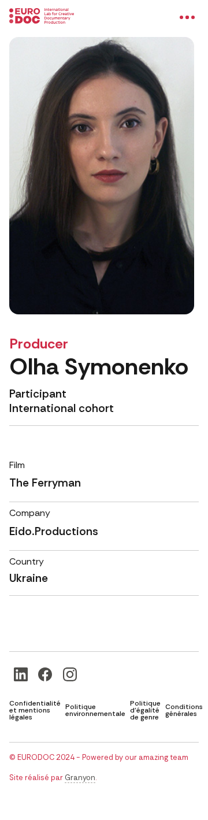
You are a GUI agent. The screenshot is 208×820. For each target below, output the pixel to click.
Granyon (80, 777)
